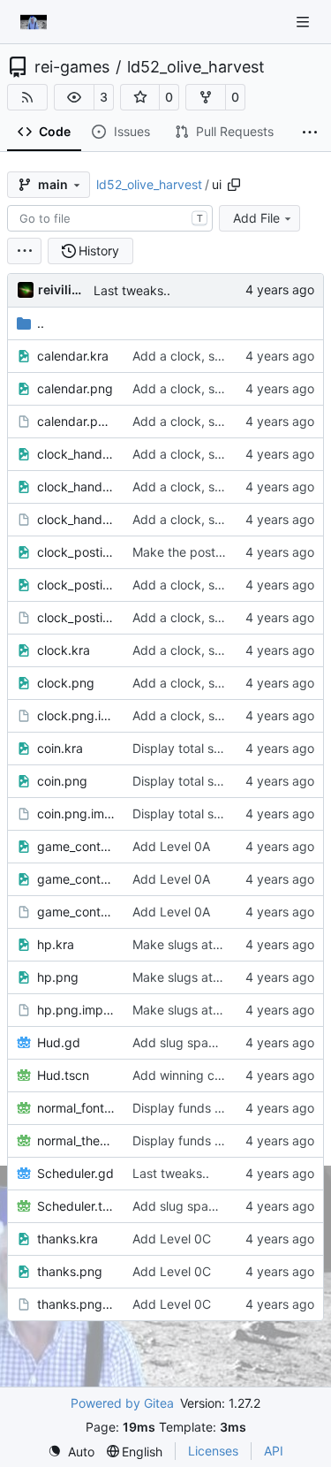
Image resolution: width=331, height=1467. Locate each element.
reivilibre (62, 289)
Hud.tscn (63, 1075)
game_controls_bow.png (76, 878)
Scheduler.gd (75, 1173)
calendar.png (75, 388)
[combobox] (110, 218)
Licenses (213, 1450)
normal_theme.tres (76, 1140)
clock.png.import (76, 715)
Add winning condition (196, 1075)
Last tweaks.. (132, 290)
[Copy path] (234, 185)
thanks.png (69, 1271)
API (273, 1450)
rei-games (71, 67)
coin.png (62, 780)
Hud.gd (58, 1042)
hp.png (58, 976)
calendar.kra (73, 355)
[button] (74, 97)
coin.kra (60, 748)
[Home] (33, 22)
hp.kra (55, 944)
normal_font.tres (76, 1107)
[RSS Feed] (27, 97)
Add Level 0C (171, 1238)
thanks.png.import (76, 1303)
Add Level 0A (171, 846)
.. (40, 323)
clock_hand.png (76, 486)
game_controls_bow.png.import (76, 911)
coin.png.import (76, 813)
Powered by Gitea (122, 1402)
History (99, 250)
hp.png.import (76, 1009)
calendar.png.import (76, 421)
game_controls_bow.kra (76, 846)
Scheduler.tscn (76, 1205)
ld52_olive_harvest (196, 67)
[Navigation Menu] (304, 21)
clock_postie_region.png (76, 584)
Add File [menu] (256, 217)
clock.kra (63, 649)
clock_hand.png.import (76, 519)
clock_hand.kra (76, 453)
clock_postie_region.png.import (76, 617)
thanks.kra (67, 1238)
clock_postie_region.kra (76, 551)
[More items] (310, 132)
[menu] (24, 251)
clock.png (65, 682)
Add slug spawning (187, 1042)
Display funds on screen (201, 1107)
